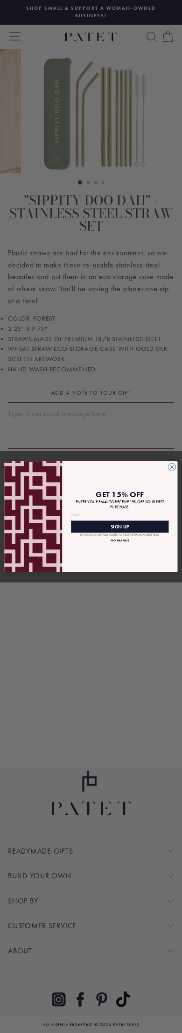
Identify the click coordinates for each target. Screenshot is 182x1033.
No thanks (120, 540)
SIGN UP (120, 526)
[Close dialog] (172, 467)
